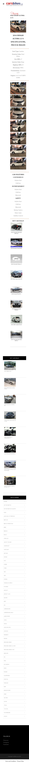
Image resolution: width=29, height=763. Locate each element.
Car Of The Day (8, 542)
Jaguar (5, 597)
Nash (5, 668)
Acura (5, 501)
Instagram (6, 742)
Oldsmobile (7, 675)
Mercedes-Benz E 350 (9, 649)
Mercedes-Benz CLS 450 (10, 645)
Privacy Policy (20, 761)
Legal (5, 619)
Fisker (5, 564)
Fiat (5, 560)
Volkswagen (7, 712)
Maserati (6, 634)
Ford (5, 568)
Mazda (5, 638)
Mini (5, 660)
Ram (5, 686)
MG (4, 657)
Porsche (6, 682)
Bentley (6, 519)
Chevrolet (7, 545)
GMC (5, 575)
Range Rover (7, 690)
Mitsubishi (6, 664)
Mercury (6, 653)
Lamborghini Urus (8, 612)
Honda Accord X (8, 582)
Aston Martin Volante (10, 508)
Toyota (6, 708)
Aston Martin (7, 505)
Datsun (6, 553)
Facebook (6, 744)
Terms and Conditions (10, 761)
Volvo (5, 716)
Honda (5, 579)
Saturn (6, 697)
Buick (5, 534)
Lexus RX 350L (7, 627)
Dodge (5, 557)
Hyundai (6, 586)
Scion (5, 701)
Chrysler (6, 549)
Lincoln (6, 631)
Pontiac (6, 679)
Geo (5, 571)
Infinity (6, 590)
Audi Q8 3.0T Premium (9, 516)
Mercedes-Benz (8, 642)
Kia (4, 605)
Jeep (5, 601)
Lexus (5, 623)
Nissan (14, 12)
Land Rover (7, 616)
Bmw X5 (5, 531)
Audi (5, 512)
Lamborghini (7, 608)
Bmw (5, 527)
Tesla (5, 705)
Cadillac (6, 538)
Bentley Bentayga (8, 523)
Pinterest (5, 740)
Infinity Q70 (7, 594)
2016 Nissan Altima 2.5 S (17, 16)
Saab (5, 694)
